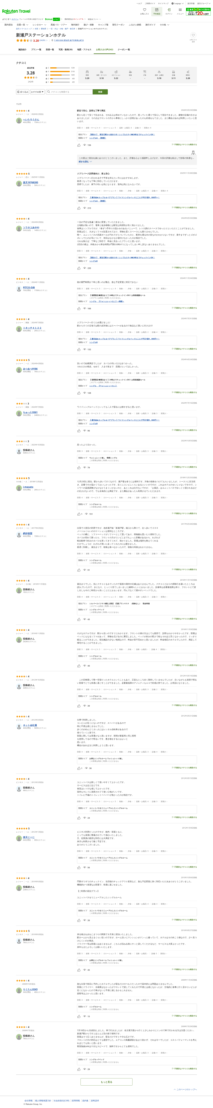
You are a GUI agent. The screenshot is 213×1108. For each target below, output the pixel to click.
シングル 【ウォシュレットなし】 (103, 386)
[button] (45, 120)
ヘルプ (139, 3)
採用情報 (76, 1100)
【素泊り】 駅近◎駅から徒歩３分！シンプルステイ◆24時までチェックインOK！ (122, 134)
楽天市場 (190, 3)
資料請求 (95, 1100)
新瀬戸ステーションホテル (41, 35)
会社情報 (28, 1100)
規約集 (85, 1100)
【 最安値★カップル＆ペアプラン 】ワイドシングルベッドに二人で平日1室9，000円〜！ (124, 197)
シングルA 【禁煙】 (97, 138)
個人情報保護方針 (43, 1100)
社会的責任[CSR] (61, 1100)
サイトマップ (163, 3)
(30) (66, 49)
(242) (104, 49)
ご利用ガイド (150, 3)
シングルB (93, 261)
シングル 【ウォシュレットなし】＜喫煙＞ (106, 301)
